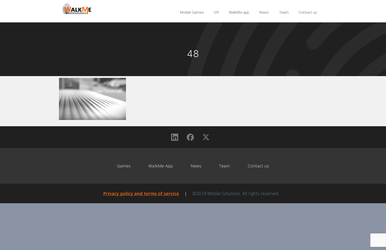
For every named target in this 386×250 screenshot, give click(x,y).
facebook (295, 26)
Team (284, 12)
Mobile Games (192, 12)
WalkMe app (239, 12)
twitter (311, 26)
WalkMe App (160, 166)
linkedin (280, 26)
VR (216, 12)
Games (123, 166)
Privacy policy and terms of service (141, 193)
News (264, 12)
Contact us (308, 12)
